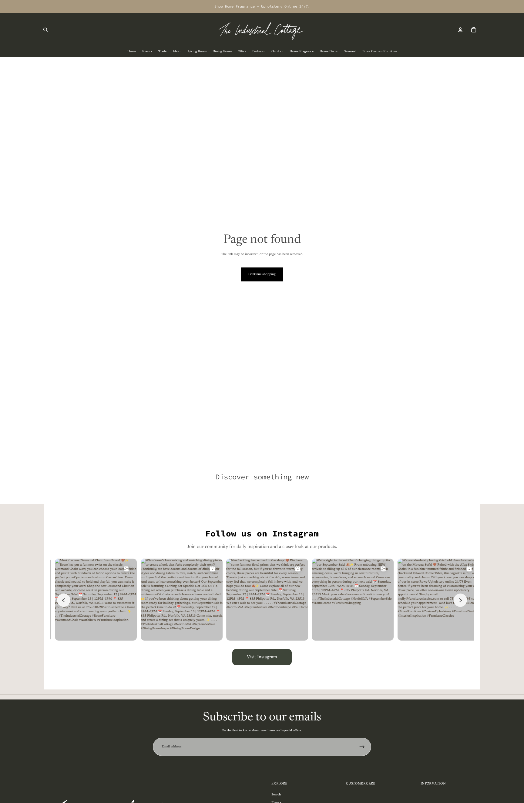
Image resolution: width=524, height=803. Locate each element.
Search (276, 794)
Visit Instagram (262, 657)
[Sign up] (362, 746)
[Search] (45, 29)
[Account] (460, 29)
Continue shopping (262, 274)
